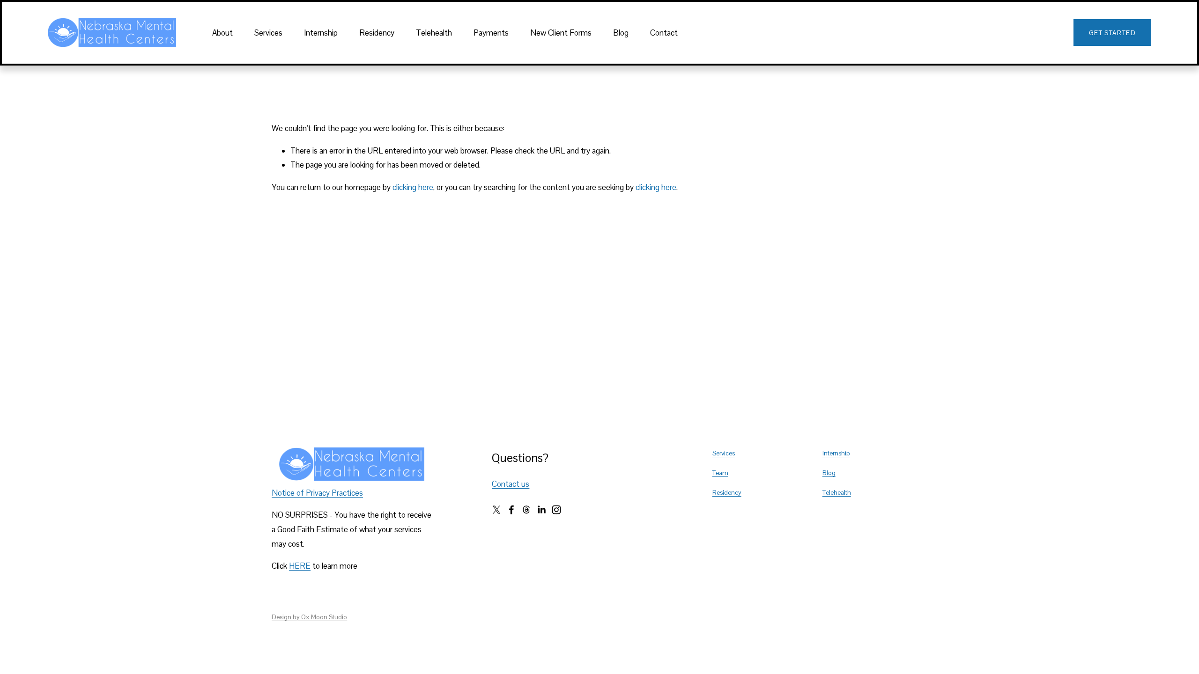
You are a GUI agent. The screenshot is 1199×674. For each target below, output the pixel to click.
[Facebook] (511, 509)
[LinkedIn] (541, 509)
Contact (664, 33)
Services (268, 33)
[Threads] (526, 509)
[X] (496, 509)
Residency (376, 33)
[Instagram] (556, 509)
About (222, 33)
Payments (491, 33)
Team (720, 473)
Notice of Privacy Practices (317, 493)
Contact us (510, 484)
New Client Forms (561, 33)
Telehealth (434, 33)
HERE (300, 566)
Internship (321, 33)
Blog (621, 33)
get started (1112, 33)
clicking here (412, 187)
